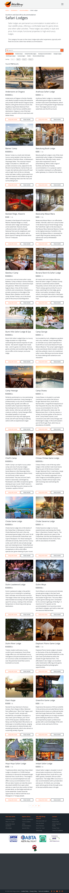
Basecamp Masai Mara (45, 214)
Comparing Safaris (11, 819)
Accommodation (24, 10)
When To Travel (10, 821)
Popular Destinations (27, 819)
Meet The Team (40, 828)
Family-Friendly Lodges (30, 54)
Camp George (41, 331)
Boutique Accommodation (44, 54)
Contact (54, 816)
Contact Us (55, 819)
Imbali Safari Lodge (44, 763)
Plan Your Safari (10, 816)
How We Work (40, 823)
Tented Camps (19, 54)
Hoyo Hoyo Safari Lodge (15, 763)
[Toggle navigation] (62, 4)
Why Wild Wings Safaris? (40, 817)
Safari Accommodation (26, 824)
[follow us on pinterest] (59, 891)
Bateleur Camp (11, 273)
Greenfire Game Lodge (45, 700)
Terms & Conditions (57, 830)
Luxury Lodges (21, 56)
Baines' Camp (11, 148)
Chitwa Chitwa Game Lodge (47, 458)
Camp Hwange (11, 390)
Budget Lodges (57, 54)
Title (12, 59)
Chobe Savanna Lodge (45, 521)
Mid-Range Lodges (10, 56)
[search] (61, 50)
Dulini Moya (41, 584)
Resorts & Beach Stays (38, 56)
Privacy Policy (55, 828)
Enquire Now (55, 821)
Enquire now (12, 119)
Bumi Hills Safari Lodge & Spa (18, 331)
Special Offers (25, 828)
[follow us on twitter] (54, 891)
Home (7, 10)
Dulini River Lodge (13, 643)
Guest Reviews (40, 826)
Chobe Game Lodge (13, 521)
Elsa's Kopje (10, 700)
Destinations (14, 10)
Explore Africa (26, 816)
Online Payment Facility (56, 824)
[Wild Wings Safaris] (14, 4)
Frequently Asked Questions (10, 824)
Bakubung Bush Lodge (45, 148)
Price (24, 59)
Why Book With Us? (41, 821)
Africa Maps (9, 828)
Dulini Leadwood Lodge (15, 584)
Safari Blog (39, 830)
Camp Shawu (41, 390)
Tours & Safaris (26, 821)
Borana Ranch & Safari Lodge (48, 273)
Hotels (29, 56)
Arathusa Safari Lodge (45, 91)
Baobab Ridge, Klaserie (15, 214)
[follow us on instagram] (62, 891)
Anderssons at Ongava (15, 91)
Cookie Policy (24, 891)
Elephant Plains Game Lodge (48, 643)
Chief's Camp (11, 458)
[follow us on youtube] (57, 891)
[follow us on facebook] (52, 891)
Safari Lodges (9, 54)
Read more (26, 119)
